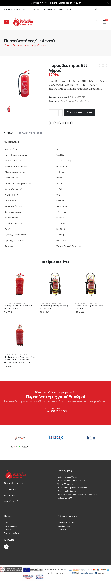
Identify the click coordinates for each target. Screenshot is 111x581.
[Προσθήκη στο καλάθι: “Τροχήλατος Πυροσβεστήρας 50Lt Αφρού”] (66, 272)
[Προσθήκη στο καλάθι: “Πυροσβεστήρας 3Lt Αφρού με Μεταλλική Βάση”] (31, 272)
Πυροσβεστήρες (21, 45)
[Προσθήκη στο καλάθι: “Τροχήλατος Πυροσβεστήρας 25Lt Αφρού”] (102, 272)
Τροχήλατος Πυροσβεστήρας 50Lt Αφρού (54, 307)
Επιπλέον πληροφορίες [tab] (30, 133)
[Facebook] (95, 9)
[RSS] (104, 9)
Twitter (55, 123)
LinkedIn (60, 123)
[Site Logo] (25, 21)
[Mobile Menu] (6, 22)
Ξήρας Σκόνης (9, 354)
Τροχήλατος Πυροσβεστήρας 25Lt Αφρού (89, 307)
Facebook (51, 123)
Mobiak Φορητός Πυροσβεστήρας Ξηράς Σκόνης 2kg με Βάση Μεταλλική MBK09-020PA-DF (20, 360)
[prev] (101, 65)
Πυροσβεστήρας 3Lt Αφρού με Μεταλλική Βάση (18, 307)
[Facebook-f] (6, 546)
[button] (96, 21)
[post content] (20, 284)
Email (70, 123)
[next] (105, 65)
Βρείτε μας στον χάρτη (70, 2)
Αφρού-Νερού (39, 45)
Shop (7, 45)
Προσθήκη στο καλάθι (81, 112)
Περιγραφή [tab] (9, 133)
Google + (65, 123)
